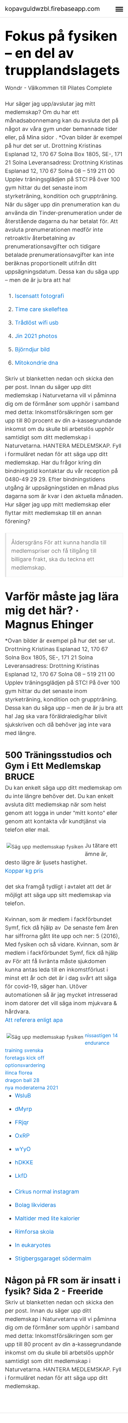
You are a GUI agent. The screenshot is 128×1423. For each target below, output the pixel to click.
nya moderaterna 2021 (31, 1087)
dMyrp (23, 1109)
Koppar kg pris (24, 870)
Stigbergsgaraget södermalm (53, 1258)
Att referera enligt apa (34, 1020)
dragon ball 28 (22, 1080)
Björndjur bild (32, 349)
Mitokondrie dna (36, 362)
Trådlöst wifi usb (36, 322)
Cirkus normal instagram (47, 1191)
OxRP (22, 1135)
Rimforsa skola (34, 1231)
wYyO (23, 1149)
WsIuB (23, 1095)
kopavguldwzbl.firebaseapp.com (52, 9)
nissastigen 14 (101, 1035)
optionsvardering (25, 1065)
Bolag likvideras (35, 1205)
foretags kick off (24, 1058)
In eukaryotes (33, 1245)
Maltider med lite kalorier (47, 1218)
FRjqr (22, 1122)
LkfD (21, 1175)
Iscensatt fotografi (39, 296)
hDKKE (24, 1162)
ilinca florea (18, 1073)
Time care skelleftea (41, 309)
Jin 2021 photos (36, 336)
